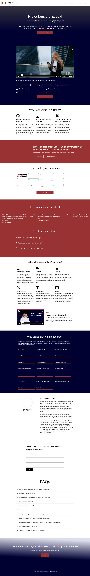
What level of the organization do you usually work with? (35, 497)
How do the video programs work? (28, 510)
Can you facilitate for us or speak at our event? (32, 530)
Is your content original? (26, 501)
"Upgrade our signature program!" (30, 243)
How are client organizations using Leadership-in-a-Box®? (35, 489)
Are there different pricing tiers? (28, 526)
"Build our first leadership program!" (30, 248)
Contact (85, 3)
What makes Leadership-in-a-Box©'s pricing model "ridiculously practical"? (40, 522)
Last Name (28, 459)
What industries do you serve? (27, 493)
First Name (28, 454)
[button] (45, 237)
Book (65, 3)
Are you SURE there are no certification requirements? (34, 518)
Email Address (29, 464)
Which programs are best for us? (28, 505)
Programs (78, 3)
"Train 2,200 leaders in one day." (29, 238)
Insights (71, 3)
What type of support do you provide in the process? (34, 514)
